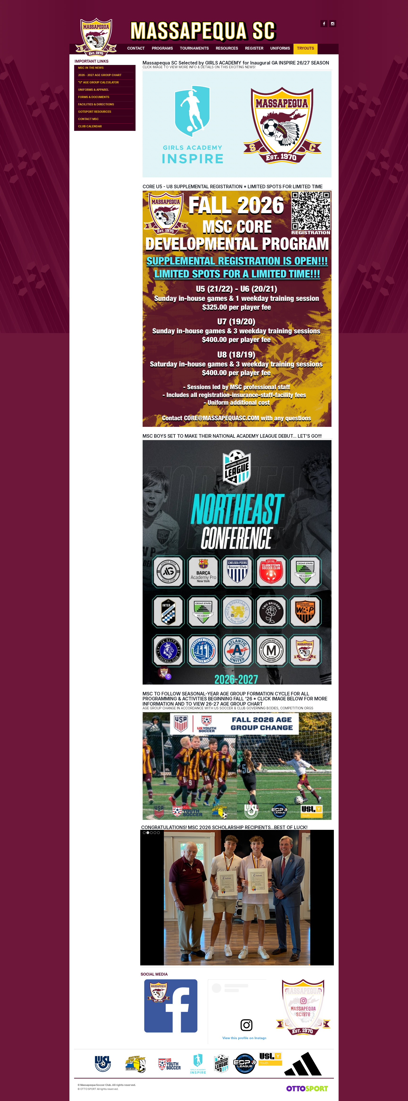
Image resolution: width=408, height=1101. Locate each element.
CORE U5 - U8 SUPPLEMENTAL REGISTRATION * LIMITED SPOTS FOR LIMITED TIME (233, 186)
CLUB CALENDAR (90, 127)
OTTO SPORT (88, 1089)
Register (254, 49)
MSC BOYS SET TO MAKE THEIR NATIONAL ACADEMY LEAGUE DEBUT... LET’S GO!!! (232, 436)
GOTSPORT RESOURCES (94, 112)
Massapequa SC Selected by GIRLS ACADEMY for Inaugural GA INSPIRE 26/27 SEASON (236, 63)
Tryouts (305, 49)
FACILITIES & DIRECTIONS (96, 105)
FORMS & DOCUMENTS (93, 97)
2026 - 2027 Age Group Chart (99, 75)
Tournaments (194, 49)
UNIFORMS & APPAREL (93, 90)
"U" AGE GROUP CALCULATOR (98, 83)
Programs (162, 49)
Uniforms (280, 49)
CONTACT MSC (88, 119)
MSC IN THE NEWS (91, 68)
